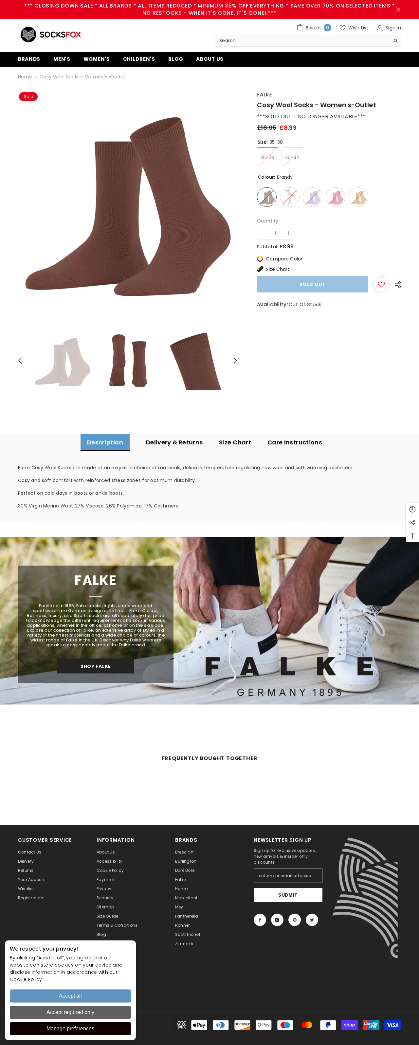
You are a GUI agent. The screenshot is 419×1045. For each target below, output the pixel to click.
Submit (288, 895)
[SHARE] (395, 284)
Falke (264, 94)
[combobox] (302, 40)
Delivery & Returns (174, 442)
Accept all (70, 996)
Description (105, 442)
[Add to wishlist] (381, 284)
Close (398, 9)
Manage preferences (70, 1028)
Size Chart (277, 269)
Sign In (392, 28)
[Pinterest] (294, 920)
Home (25, 77)
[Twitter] (312, 920)
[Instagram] (277, 920)
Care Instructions (294, 442)
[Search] (307, 41)
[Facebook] (260, 920)
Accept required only (70, 1012)
